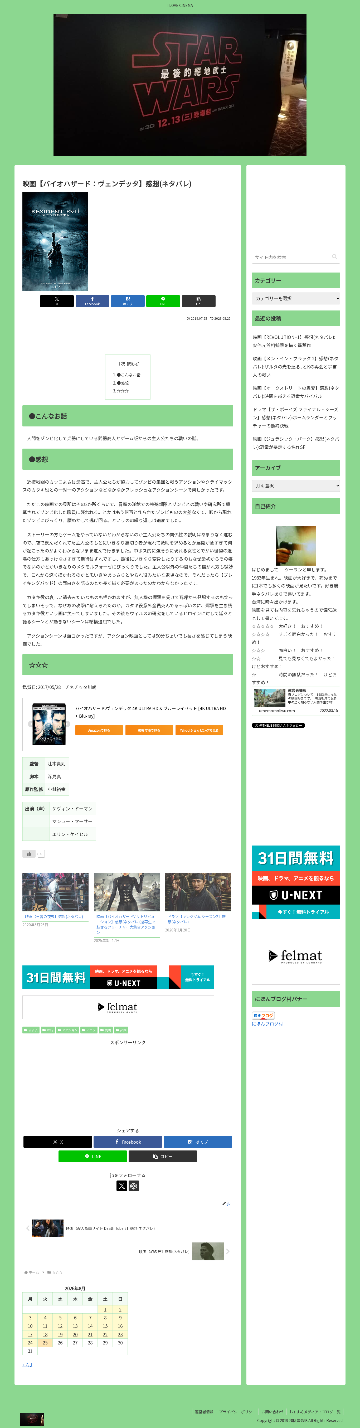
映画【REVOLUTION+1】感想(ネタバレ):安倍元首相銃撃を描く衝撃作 (294, 341)
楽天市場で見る (149, 730)
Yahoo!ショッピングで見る (199, 730)
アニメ (91, 1030)
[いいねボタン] (29, 854)
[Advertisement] (127, 336)
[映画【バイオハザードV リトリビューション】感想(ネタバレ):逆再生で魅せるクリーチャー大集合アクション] (127, 892)
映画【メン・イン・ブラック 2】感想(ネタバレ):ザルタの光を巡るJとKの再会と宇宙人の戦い (295, 366)
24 (30, 1342)
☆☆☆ (123, 391)
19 (60, 1334)
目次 (120, 363)
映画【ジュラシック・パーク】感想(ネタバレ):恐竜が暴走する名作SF (296, 442)
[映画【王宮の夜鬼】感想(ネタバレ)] (55, 892)
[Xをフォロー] (121, 1186)
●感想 (123, 383)
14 (90, 1326)
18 (45, 1334)
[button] (199, 301)
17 (30, 1334)
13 (75, 1326)
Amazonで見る (99, 730)
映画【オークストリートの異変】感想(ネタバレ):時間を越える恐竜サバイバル (296, 392)
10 (30, 1326)
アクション (69, 1030)
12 (60, 1326)
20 (75, 1334)
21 (90, 1334)
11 (45, 1326)
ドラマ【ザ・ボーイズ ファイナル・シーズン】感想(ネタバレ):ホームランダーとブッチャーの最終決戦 (295, 417)
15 (105, 1326)
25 (45, 1342)
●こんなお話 (128, 374)
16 (120, 1326)
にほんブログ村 (267, 1023)
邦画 (123, 1030)
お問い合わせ (272, 1411)
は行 (50, 1030)
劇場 (108, 1030)
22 (105, 1334)
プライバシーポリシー (237, 1411)
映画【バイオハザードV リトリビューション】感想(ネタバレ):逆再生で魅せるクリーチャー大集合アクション (125, 924)
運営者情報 (204, 1411)
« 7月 (27, 1364)
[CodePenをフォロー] (134, 1186)
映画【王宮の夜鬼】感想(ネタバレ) (54, 916)
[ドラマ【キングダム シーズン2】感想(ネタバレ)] (198, 892)
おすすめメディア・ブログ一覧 (314, 1411)
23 (120, 1334)
